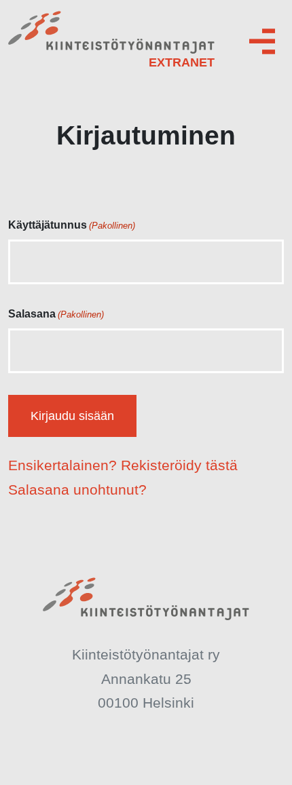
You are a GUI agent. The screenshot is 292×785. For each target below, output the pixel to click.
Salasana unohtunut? (77, 489)
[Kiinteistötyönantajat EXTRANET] (111, 41)
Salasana (56, 314)
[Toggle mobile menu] (262, 41)
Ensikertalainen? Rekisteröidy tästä (123, 465)
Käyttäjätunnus (71, 225)
